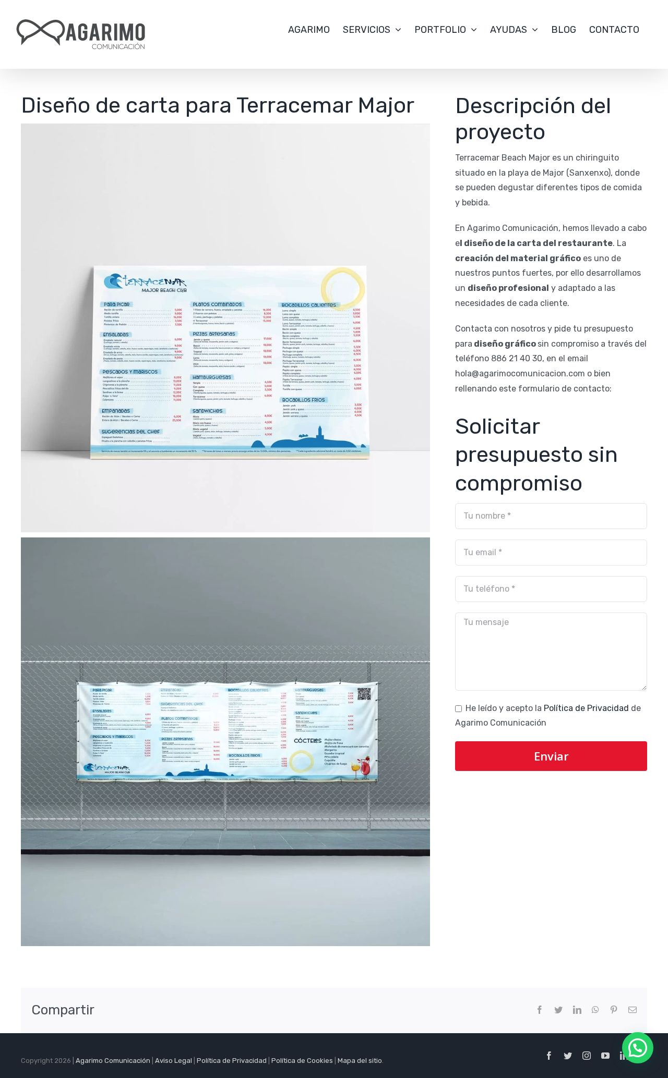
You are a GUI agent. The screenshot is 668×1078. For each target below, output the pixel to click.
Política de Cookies (302, 1060)
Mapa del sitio (360, 1060)
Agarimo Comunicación (113, 1060)
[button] (637, 1047)
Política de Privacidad (586, 708)
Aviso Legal (173, 1060)
